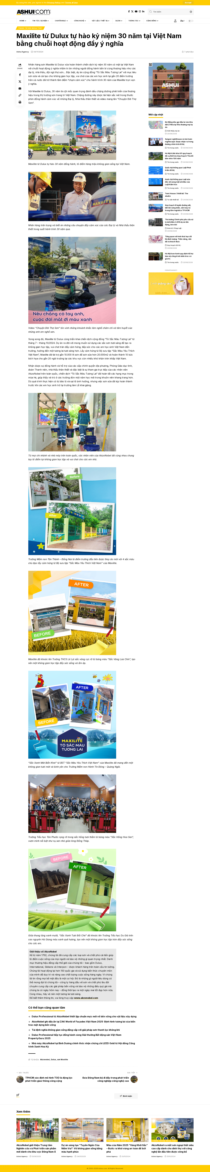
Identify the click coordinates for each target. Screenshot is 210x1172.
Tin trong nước (173, 148)
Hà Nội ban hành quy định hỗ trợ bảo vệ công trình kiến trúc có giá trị (179, 256)
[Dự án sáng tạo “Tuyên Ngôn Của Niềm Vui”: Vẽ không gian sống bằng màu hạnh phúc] (82, 1130)
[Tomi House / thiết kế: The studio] (156, 196)
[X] (132, 11)
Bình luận (127, 1096)
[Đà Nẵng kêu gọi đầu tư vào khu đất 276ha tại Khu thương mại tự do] (156, 125)
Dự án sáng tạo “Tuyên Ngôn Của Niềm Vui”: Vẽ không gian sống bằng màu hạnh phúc (81, 1148)
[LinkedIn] (143, 11)
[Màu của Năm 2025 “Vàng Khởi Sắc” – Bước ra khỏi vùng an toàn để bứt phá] (127, 1130)
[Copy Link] (19, 95)
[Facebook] (129, 11)
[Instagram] (140, 11)
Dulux (53, 1059)
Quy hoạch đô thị (173, 245)
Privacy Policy (54, 3)
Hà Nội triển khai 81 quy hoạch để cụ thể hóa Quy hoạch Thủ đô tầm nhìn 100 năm (179, 156)
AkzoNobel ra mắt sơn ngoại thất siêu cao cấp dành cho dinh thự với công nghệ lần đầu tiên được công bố (172, 1148)
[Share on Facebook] (19, 74)
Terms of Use (71, 3)
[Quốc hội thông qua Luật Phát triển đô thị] (156, 170)
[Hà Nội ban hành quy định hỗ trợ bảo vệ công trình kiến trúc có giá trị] (156, 256)
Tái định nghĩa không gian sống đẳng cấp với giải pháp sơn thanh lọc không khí (76, 1029)
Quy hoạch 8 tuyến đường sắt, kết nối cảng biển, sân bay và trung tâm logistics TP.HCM (178, 207)
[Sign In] (175, 20)
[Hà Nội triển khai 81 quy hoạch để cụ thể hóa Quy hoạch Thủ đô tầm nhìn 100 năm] (156, 156)
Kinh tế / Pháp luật (174, 228)
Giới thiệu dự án (173, 131)
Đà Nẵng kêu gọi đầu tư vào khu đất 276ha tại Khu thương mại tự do (179, 124)
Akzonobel (45, 1059)
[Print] (19, 102)
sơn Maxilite (62, 1059)
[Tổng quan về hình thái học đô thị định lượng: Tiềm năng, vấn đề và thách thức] (156, 239)
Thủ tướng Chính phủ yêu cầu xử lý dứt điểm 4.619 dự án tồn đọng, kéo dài (179, 222)
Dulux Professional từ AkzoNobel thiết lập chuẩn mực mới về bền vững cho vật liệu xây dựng (84, 1016)
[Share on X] (19, 81)
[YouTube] (136, 11)
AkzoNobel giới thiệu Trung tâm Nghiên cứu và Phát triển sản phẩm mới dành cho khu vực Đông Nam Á (36, 1148)
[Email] (19, 88)
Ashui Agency (22, 52)
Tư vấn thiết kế (173, 200)
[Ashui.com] (33, 11)
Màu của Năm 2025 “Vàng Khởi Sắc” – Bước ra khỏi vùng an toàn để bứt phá (127, 1148)
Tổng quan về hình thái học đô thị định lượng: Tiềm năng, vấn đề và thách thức (178, 239)
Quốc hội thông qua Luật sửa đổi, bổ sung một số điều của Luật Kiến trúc (177, 182)
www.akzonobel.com (86, 997)
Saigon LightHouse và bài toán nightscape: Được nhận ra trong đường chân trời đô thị (179, 141)
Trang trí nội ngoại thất (30, 28)
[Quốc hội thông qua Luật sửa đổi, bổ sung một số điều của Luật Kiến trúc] (156, 182)
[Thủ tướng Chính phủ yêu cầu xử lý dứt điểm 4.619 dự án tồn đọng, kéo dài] (156, 222)
